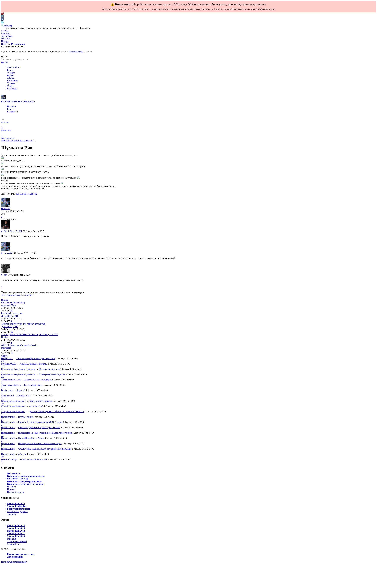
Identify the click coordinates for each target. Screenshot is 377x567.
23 (2, 361)
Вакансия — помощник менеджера (25, 476)
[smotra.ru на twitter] (2, 22)
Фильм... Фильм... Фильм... (33, 363)
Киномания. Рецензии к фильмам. (18, 369)
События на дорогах (17, 511)
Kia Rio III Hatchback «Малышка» (18, 101)
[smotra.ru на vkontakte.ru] (2, 16)
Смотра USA (7, 395)
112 (3, 366)
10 (2, 403)
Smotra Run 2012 (16, 531)
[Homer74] (3, 98)
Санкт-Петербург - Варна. (31, 438)
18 (12, 332)
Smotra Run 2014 (16, 525)
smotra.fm (11, 514)
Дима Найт (6, 316)
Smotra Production (16, 506)
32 (12, 310)
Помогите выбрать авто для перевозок (35, 358)
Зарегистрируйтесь (10, 295)
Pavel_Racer (9, 231)
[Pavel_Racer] (5, 228)
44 (2, 377)
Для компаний (15, 556)
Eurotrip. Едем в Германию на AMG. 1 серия (40, 422)
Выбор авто (7, 358)
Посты (4, 300)
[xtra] (5, 272)
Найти (4, 62)
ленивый (5, 305)
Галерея (11, 111)
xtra (5, 275)
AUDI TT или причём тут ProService (19, 345)
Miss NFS (11, 538)
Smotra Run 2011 (16, 533)
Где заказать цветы (33, 385)
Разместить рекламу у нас (21, 554)
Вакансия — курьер (17, 478)
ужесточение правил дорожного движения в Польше (44, 448)
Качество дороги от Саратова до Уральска (39, 427)
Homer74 (5, 208)
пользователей (76, 51)
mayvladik (6, 348)
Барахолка (12, 88)
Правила (11, 486)
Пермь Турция (25, 417)
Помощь (11, 489)
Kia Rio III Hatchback (26, 193)
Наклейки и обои (15, 492)
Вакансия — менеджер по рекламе (25, 484)
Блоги (10, 70)
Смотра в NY (24, 395)
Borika (4, 337)
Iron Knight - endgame (11, 313)
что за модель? (36, 406)
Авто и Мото (13, 67)
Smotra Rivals (13, 544)
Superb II (20, 390)
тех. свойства (8, 138)
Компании (12, 80)
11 (2, 398)
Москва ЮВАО (9, 363)
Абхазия (22, 454)
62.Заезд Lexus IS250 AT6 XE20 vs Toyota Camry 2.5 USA (29, 334)
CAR (15, 316)
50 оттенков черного (49, 369)
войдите (29, 295)
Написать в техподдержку (14, 562)
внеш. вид (6, 130)
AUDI (19, 231)
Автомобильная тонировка (37, 379)
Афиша (10, 78)
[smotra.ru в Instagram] (6, 25)
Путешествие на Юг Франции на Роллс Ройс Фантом (45, 433)
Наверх (5, 41)
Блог (9, 109)
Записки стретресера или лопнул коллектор (23, 324)
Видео (10, 75)
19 (12, 353)
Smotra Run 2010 (16, 536)
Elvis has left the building (13, 302)
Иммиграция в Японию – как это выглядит (40, 443)
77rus (13, 305)
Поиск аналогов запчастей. (33, 459)
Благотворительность (18, 509)
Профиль (11, 106)
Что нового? (13, 473)
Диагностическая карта (40, 401)
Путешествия (8, 417)
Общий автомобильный (13, 401)
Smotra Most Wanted (17, 541)
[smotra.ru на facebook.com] (2, 19)
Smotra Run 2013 (16, 528)
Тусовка (11, 83)
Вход (3, 44)
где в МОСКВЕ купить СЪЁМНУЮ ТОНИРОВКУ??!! (56, 411)
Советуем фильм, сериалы (52, 374)
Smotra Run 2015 (16, 503)
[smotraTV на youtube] (2, 14)
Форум (10, 86)
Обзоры (11, 72)
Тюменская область (11, 379)
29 (2, 456)
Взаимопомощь (9, 459)
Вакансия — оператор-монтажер (24, 481)
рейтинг (5, 122)
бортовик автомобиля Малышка (17, 140)
